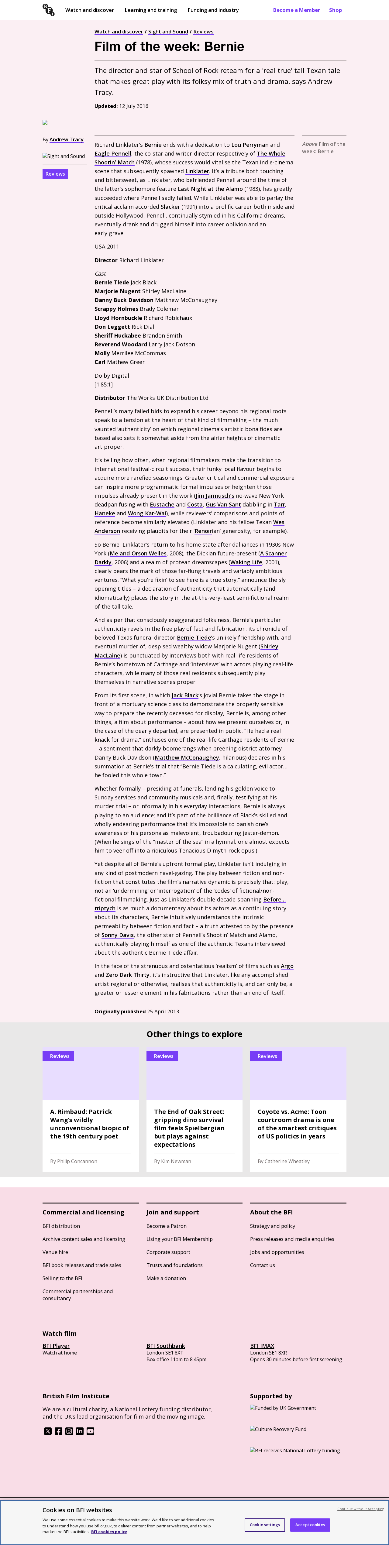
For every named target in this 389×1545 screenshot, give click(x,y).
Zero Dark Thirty (128, 974)
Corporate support (168, 1251)
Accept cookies (310, 1524)
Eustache (162, 504)
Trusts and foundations (174, 1265)
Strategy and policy (272, 1225)
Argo (287, 966)
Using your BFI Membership (179, 1238)
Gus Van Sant (223, 504)
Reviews (203, 31)
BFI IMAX (262, 1345)
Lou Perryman (250, 144)
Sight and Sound (168, 31)
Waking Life (246, 562)
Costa (195, 504)
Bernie (153, 144)
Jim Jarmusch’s (215, 495)
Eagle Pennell (113, 153)
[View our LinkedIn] (79, 1433)
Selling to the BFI (62, 1278)
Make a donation (166, 1278)
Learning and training (151, 9)
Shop (335, 9)
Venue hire (55, 1251)
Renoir (203, 530)
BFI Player (56, 1345)
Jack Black (185, 695)
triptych (105, 908)
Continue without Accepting (360, 1508)
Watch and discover (89, 9)
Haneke (105, 513)
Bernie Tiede (194, 637)
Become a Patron (166, 1225)
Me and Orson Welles (138, 553)
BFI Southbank (165, 1345)
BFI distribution (61, 1225)
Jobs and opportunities (277, 1251)
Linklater (197, 171)
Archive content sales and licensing (84, 1238)
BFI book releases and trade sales (82, 1265)
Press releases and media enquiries (292, 1238)
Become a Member (296, 9)
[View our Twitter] (48, 1433)
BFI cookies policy (109, 1531)
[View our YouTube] (90, 1433)
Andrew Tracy (67, 139)
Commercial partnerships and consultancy (78, 1295)
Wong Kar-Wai (147, 513)
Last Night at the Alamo (210, 188)
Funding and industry (213, 9)
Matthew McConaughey (187, 757)
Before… (274, 899)
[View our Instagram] (69, 1433)
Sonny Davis (118, 935)
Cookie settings (265, 1524)
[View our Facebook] (58, 1433)
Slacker (170, 206)
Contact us (262, 1265)
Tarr (279, 504)
